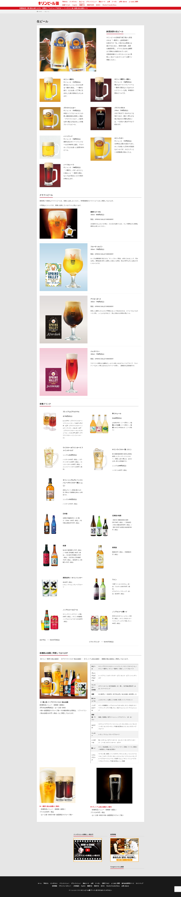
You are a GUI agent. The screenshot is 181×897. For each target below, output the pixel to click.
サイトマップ (139, 883)
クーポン (114, 1)
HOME (40, 11)
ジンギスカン (73, 1)
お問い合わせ (123, 1)
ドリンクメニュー (64, 883)
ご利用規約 (76, 886)
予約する (64, 1)
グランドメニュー (91, 1)
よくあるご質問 (133, 1)
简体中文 (96, 886)
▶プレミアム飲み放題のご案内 (101, 807)
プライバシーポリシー (65, 886)
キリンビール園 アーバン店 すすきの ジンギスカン (96, 890)
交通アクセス (66, 5)
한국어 (103, 886)
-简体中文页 (90, 5)
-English (74, 5)
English (83, 886)
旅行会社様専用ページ (128, 883)
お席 (108, 1)
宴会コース (102, 1)
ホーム (40, 883)
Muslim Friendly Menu (113, 886)
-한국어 (98, 5)
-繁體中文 (82, 5)
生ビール (81, 1)
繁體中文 (89, 886)
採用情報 (54, 886)
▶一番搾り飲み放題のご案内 (49, 806)
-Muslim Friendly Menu (109, 5)
